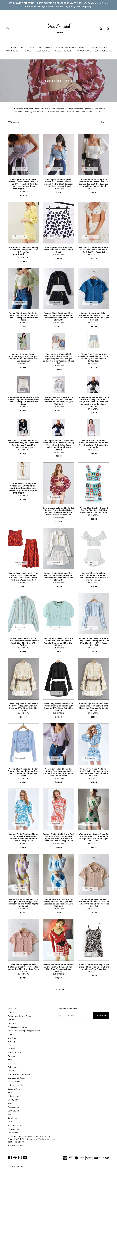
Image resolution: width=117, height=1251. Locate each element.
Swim (10, 1114)
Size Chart (12, 1038)
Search (11, 1034)
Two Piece (12, 1118)
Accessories (13, 1107)
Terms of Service (15, 1145)
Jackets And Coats (16, 1078)
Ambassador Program (17, 1027)
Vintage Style (14, 1082)
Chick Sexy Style (15, 1085)
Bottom (11, 1063)
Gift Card (12, 1023)
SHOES (28, 51)
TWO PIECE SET (12, 51)
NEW (22, 47)
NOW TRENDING (97, 47)
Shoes (11, 1103)
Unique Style (14, 1096)
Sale (10, 1122)
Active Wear (13, 1067)
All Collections (14, 1125)
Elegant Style (14, 1089)
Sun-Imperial (18, 1166)
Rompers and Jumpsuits (19, 1074)
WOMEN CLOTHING (65, 47)
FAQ (9, 1045)
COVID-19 (12, 1049)
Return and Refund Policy (19, 1016)
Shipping (12, 1012)
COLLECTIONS (34, 47)
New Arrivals (13, 1129)
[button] (19, 189)
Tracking (11, 1041)
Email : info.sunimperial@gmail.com (24, 1031)
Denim (11, 1071)
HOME (13, 47)
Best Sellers (13, 1111)
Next (63, 989)
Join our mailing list (67, 1008)
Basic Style (13, 1133)
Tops (10, 1060)
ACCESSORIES (43, 51)
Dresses (11, 1056)
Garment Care (14, 1052)
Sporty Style (13, 1100)
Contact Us (13, 1020)
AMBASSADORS (84, 51)
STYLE (48, 47)
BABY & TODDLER (63, 51)
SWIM (82, 47)
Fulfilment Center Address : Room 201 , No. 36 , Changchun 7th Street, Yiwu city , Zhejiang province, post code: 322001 (31, 1139)
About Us (12, 1009)
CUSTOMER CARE (103, 51)
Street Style (13, 1092)
